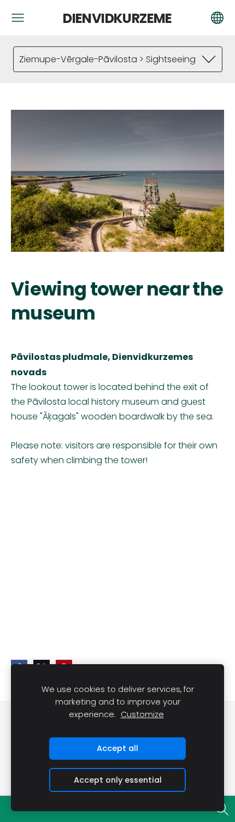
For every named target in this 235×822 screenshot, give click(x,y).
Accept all (117, 748)
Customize (142, 714)
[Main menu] (18, 18)
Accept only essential (118, 779)
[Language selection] (217, 18)
